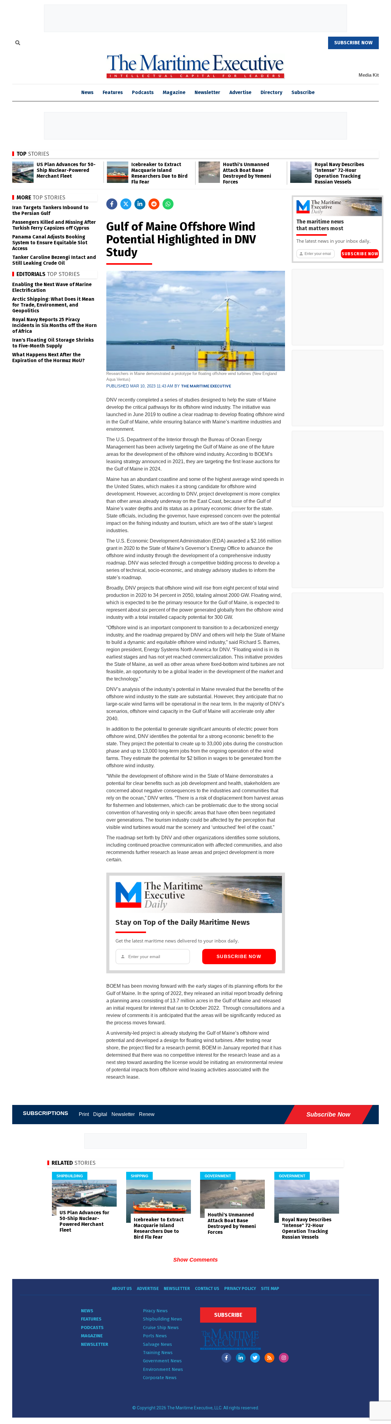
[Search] (17, 43)
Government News (162, 1361)
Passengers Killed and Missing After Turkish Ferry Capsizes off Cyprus (54, 225)
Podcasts (143, 92)
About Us (122, 1288)
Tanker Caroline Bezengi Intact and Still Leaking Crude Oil (54, 260)
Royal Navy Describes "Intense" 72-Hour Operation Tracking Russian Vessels (339, 173)
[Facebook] (226, 1358)
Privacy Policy (240, 1288)
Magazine (174, 92)
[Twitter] (255, 1358)
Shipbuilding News (162, 1319)
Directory (271, 92)
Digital (100, 1114)
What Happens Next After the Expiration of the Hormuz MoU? (48, 357)
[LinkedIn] (241, 1358)
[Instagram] (284, 1358)
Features (113, 92)
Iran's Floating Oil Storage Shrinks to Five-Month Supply (53, 343)
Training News (158, 1352)
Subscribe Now (239, 956)
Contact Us (207, 1288)
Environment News (163, 1369)
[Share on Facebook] (111, 203)
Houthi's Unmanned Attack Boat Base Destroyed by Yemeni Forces (247, 173)
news (87, 92)
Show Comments (195, 1260)
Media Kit (369, 75)
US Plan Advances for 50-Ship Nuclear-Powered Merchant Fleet (66, 170)
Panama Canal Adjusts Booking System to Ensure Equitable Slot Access (49, 242)
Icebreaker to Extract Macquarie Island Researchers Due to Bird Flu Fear (159, 173)
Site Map (270, 1288)
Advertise (240, 92)
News (87, 1310)
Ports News (155, 1336)
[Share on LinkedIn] (139, 203)
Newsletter (207, 92)
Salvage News (157, 1344)
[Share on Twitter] (125, 203)
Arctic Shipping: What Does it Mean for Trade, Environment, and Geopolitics (53, 305)
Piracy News (155, 1310)
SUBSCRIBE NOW (353, 42)
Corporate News (160, 1377)
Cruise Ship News (161, 1327)
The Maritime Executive (206, 386)
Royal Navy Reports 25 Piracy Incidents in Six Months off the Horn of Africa (54, 325)
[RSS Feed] (269, 1358)
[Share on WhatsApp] (168, 203)
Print (84, 1114)
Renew (147, 1114)
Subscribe (303, 92)
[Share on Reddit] (153, 203)
